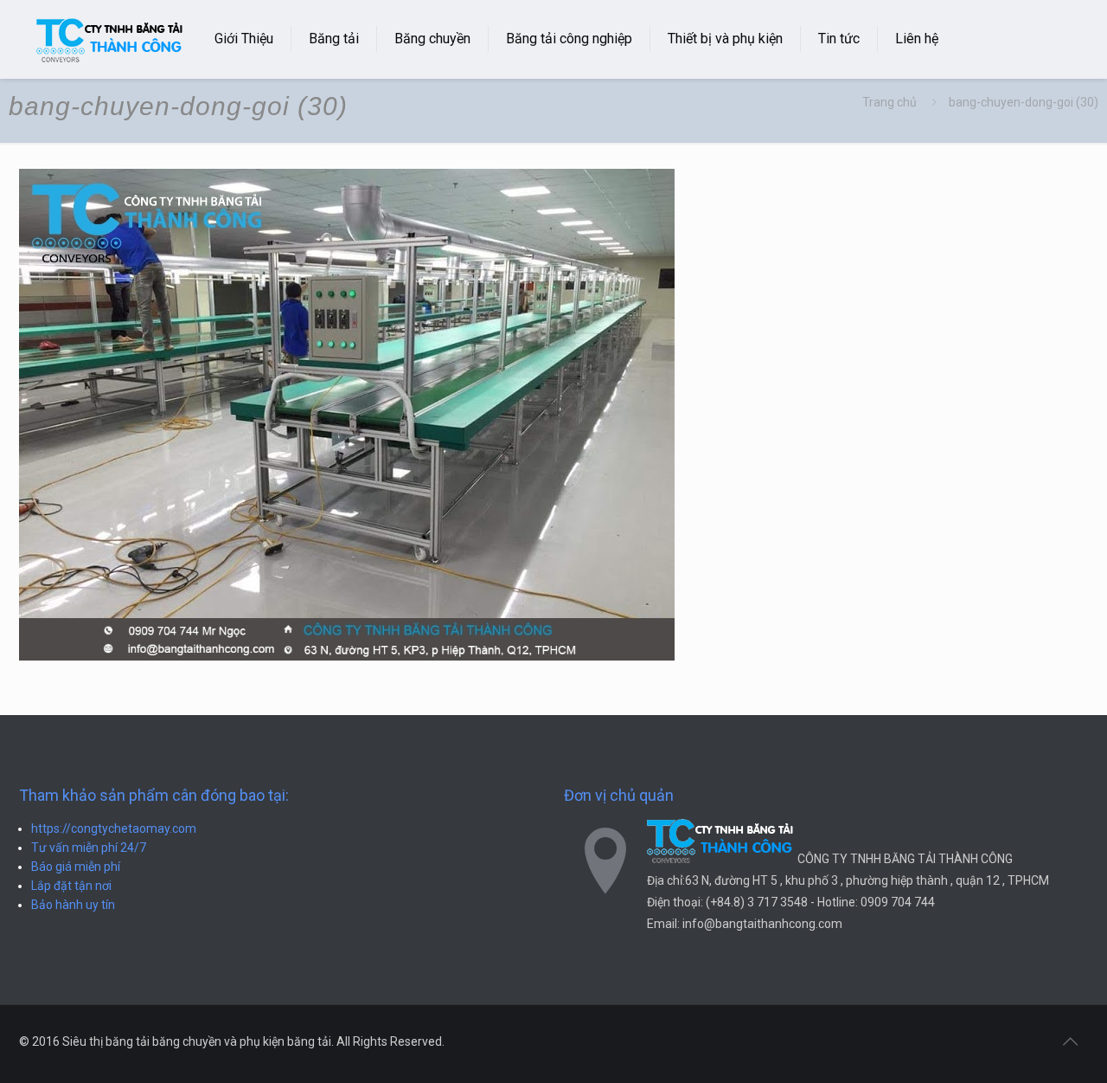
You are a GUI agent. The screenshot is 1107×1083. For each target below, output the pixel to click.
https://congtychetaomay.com (113, 828)
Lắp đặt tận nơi (71, 886)
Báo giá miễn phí (75, 866)
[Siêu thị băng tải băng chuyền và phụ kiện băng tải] (110, 39)
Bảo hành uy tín (73, 905)
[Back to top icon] (1070, 1041)
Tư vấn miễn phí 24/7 (88, 847)
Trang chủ (889, 102)
